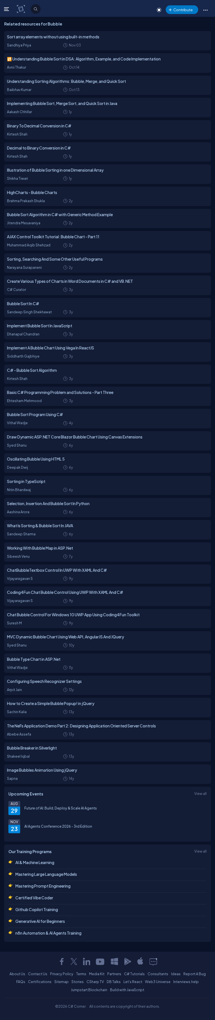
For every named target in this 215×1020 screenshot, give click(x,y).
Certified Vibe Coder (34, 897)
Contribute (183, 9)
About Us (17, 974)
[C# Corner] (21, 9)
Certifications (40, 981)
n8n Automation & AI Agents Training (48, 932)
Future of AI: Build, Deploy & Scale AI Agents (60, 808)
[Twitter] (74, 961)
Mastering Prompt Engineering (43, 885)
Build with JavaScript (127, 990)
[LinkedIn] (86, 961)
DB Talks (114, 981)
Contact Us (37, 974)
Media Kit (96, 974)
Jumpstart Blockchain (89, 990)
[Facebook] (61, 961)
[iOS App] (140, 961)
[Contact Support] (153, 961)
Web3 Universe (157, 981)
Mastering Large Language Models (46, 874)
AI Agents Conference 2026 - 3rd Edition (58, 826)
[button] (205, 10)
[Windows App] (114, 961)
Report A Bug (194, 974)
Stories (77, 981)
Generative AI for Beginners (40, 921)
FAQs (20, 981)
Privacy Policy (61, 974)
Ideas (176, 974)
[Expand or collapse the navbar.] (7, 9)
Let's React (132, 981)
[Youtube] (100, 961)
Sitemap (61, 981)
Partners (114, 974)
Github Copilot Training (36, 909)
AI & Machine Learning (34, 862)
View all (200, 793)
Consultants (158, 974)
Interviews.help (186, 981)
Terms (81, 974)
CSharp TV (95, 981)
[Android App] (127, 961)
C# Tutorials (134, 974)
